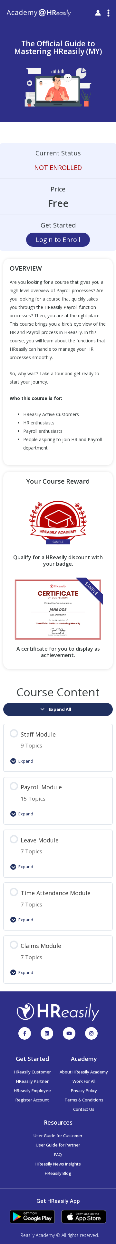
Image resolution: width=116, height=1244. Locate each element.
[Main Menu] (108, 13)
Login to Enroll (58, 239)
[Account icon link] (98, 13)
